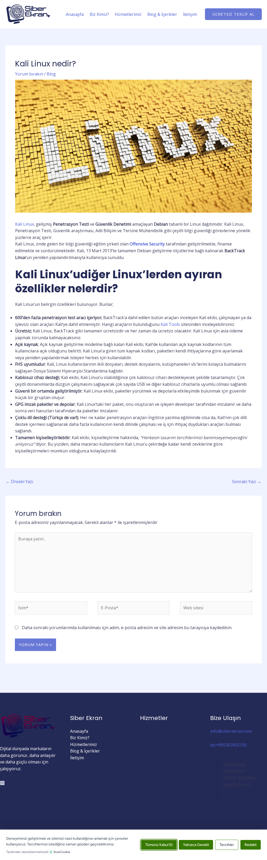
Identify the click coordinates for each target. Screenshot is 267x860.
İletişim (190, 14)
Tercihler (227, 845)
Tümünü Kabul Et (159, 845)
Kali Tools (170, 324)
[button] (233, 14)
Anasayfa (75, 14)
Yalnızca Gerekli (196, 845)
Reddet (251, 845)
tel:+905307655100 (228, 745)
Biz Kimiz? (99, 14)
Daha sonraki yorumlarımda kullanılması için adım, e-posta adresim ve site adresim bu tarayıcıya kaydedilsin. (127, 627)
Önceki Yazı (19, 481)
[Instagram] (2, 783)
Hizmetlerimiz (128, 14)
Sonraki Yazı (246, 481)
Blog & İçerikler (162, 14)
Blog (51, 74)
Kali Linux (24, 224)
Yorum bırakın (29, 74)
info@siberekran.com (231, 731)
